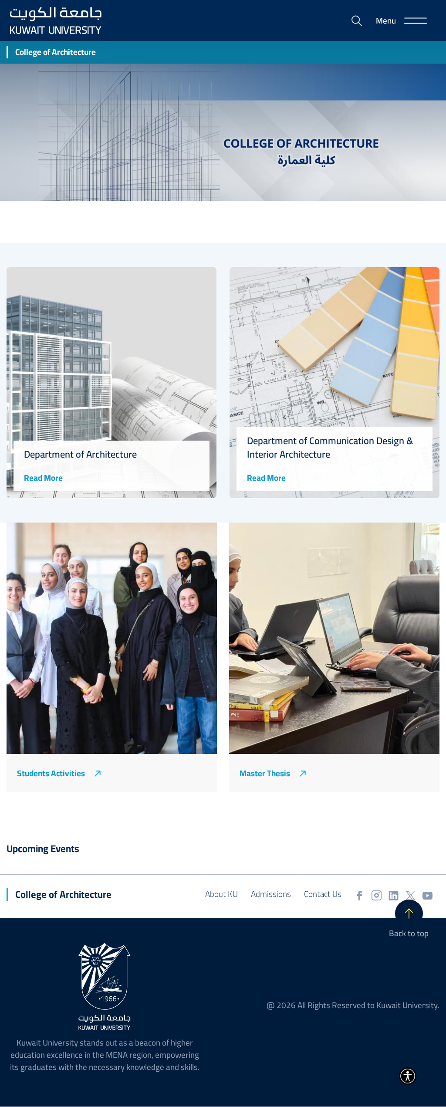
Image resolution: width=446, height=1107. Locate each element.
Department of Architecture (80, 454)
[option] (111, 382)
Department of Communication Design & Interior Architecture (330, 447)
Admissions (271, 894)
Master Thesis (265, 773)
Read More (43, 477)
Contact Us (322, 894)
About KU (221, 894)
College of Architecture (55, 52)
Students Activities (51, 773)
